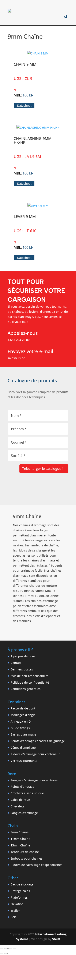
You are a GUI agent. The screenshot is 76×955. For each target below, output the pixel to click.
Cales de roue (20, 800)
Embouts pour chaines (26, 858)
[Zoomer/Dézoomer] (1, 948)
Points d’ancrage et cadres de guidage (38, 741)
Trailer (15, 911)
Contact (16, 663)
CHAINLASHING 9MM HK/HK (33, 140)
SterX (56, 939)
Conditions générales (26, 689)
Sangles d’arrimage (24, 813)
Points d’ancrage (22, 787)
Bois (13, 917)
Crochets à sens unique (27, 793)
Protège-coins (20, 891)
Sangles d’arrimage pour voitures (34, 780)
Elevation (17, 904)
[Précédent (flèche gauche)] (1, 953)
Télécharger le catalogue (41, 468)
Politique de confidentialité (30, 682)
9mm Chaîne (19, 832)
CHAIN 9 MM (25, 64)
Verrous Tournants (24, 761)
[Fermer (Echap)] (14, 948)
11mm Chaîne (20, 839)
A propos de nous (23, 656)
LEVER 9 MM (25, 216)
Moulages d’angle (23, 715)
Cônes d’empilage (23, 748)
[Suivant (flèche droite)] (6, 953)
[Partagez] (10, 948)
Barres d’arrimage (23, 734)
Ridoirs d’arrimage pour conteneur (35, 754)
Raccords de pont (23, 708)
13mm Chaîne (20, 845)
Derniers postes (22, 669)
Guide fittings (20, 728)
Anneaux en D (21, 721)
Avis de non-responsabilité (29, 676)
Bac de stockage (22, 884)
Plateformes (19, 897)
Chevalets (17, 806)
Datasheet (24, 105)
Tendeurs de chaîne (25, 852)
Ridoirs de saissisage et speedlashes (36, 865)
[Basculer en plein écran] (6, 948)
